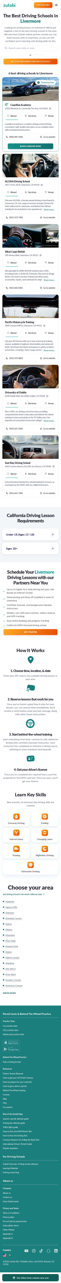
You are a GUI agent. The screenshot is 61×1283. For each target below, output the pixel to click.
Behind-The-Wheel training (14, 1090)
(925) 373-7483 (16, 217)
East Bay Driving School (17, 462)
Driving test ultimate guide (14, 1123)
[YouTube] (26, 1251)
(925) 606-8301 (16, 287)
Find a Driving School (12, 1062)
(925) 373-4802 (16, 358)
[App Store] (30, 1042)
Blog (5, 1098)
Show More (9, 993)
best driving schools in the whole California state (22, 894)
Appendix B (8, 1238)
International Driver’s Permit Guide (17, 1144)
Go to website (49, 136)
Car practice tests (10, 1026)
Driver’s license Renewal (13, 1073)
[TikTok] (41, 1251)
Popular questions (10, 1148)
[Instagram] (33, 1251)
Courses (6, 1094)
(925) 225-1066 (16, 428)
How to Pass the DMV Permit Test (17, 1131)
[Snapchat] (48, 1251)
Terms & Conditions (11, 1213)
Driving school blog (11, 1172)
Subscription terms (11, 1225)
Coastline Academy (20, 104)
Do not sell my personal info (15, 1221)
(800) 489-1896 (16, 136)
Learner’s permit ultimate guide (16, 1118)
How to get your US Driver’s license (18, 1077)
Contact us (7, 1197)
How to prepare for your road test (17, 1082)
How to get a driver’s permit (14, 1086)
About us (6, 1193)
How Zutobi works (11, 1201)
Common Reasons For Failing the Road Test (21, 1139)
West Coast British (15, 251)
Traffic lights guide (10, 1127)
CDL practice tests (10, 1030)
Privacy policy (8, 1217)
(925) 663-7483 (16, 493)
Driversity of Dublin (15, 392)
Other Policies (8, 1229)
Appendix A (8, 1234)
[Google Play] (30, 1049)
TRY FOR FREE (43, 5)
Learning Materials (10, 1168)
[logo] (9, 5)
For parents (7, 1107)
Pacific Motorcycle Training (19, 322)
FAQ (5, 1103)
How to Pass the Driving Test (15, 1135)
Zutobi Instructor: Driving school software (20, 1164)
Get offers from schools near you (33, 1277)
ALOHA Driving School (17, 181)
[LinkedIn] (56, 1251)
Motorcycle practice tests (13, 1034)
